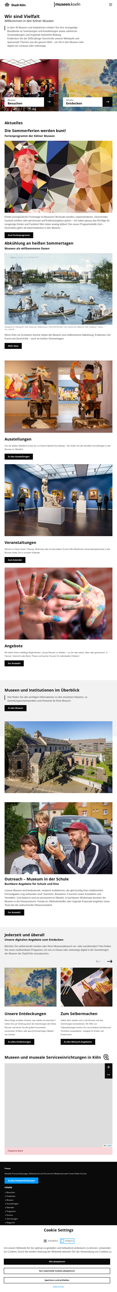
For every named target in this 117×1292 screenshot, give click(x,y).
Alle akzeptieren (57, 1261)
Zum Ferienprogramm (19, 235)
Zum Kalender (15, 560)
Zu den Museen (15, 708)
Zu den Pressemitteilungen (21, 1180)
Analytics (69, 1241)
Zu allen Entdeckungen (19, 1041)
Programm (11, 1211)
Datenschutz (58, 1287)
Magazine (10, 1222)
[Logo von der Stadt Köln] (15, 4)
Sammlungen (12, 1218)
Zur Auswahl (14, 663)
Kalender (10, 1207)
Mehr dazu (13, 345)
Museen (9, 1200)
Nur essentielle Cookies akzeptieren (57, 1270)
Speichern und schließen (57, 1280)
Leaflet (109, 1146)
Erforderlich (53, 1241)
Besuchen (10, 1192)
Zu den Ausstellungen (19, 456)
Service (9, 1215)
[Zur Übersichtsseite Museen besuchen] (29, 102)
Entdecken (10, 1196)
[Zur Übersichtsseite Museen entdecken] (87, 102)
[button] (108, 961)
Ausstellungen (12, 1203)
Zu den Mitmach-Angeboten (78, 1041)
